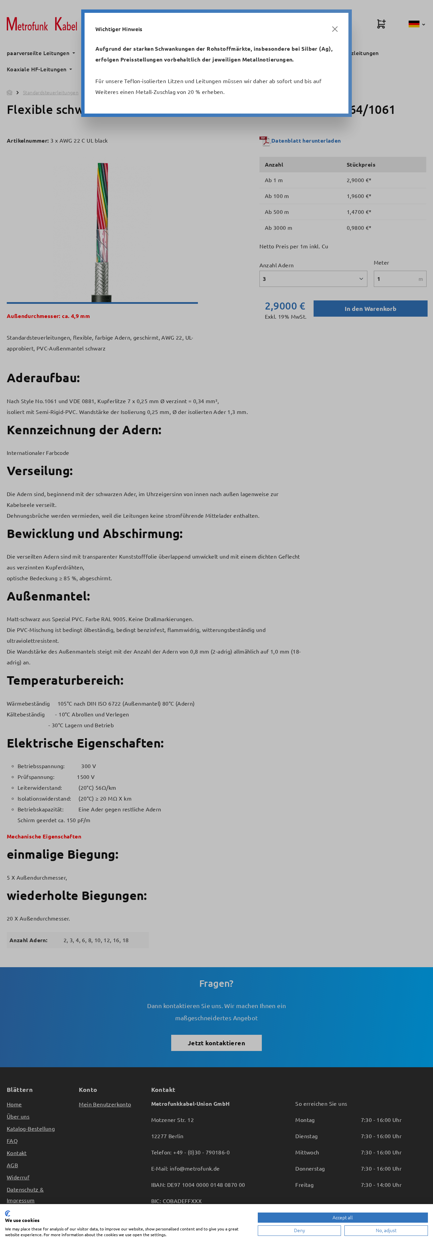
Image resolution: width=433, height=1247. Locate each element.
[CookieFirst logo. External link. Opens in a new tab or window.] (7, 1214)
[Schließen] (334, 29)
